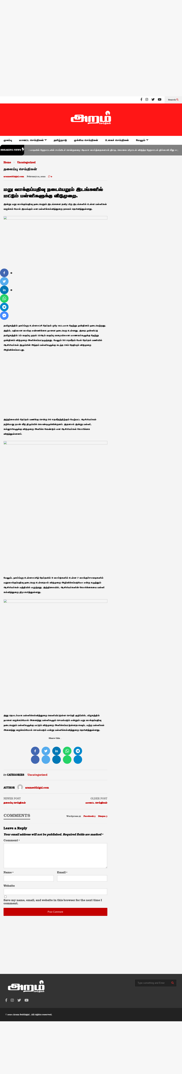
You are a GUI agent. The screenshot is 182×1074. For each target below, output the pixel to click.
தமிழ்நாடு (60, 140)
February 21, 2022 (36, 176)
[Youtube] (159, 99)
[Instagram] (146, 99)
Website (9, 886)
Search (172, 100)
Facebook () (90, 816)
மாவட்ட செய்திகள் (32, 140)
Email (62, 872)
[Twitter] (153, 99)
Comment (12, 840)
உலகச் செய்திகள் (117, 140)
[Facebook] (141, 99)
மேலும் (141, 140)
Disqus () (102, 816)
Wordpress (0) (73, 816)
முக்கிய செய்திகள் (86, 140)
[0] (4, 273)
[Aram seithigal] (91, 119)
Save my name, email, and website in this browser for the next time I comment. (53, 902)
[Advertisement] (91, 23)
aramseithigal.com (14, 176)
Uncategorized (37, 775)
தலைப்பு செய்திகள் (15, 802)
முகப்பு (8, 140)
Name (8, 872)
